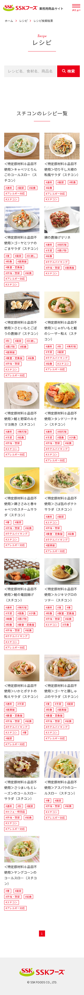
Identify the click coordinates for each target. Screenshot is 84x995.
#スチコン (11, 199)
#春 (8, 522)
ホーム (9, 21)
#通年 (9, 188)
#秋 (8, 341)
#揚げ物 (61, 250)
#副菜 (21, 188)
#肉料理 (61, 244)
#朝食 (9, 619)
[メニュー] (76, 5)
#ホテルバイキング (57, 262)
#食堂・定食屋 (14, 267)
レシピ (23, 21)
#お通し (31, 256)
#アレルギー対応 (15, 193)
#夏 (8, 256)
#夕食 (72, 437)
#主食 (66, 624)
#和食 (72, 182)
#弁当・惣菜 (13, 273)
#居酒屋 (22, 261)
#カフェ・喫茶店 (15, 811)
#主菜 (49, 250)
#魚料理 (71, 346)
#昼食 (60, 437)
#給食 (32, 188)
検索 (71, 71)
